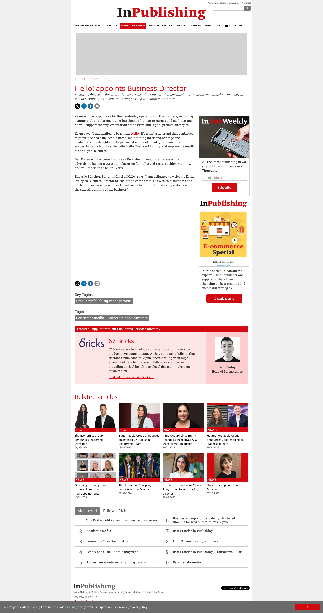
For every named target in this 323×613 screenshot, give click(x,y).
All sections (236, 25)
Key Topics (168, 25)
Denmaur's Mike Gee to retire (107, 541)
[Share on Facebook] (90, 106)
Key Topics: (84, 294)
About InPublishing (217, 2)
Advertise (246, 2)
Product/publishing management (103, 300)
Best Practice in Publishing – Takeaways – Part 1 (209, 552)
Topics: (80, 311)
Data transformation (188, 562)
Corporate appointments (128, 317)
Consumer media (90, 317)
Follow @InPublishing (237, 587)
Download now (224, 298)
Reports (209, 25)
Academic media (98, 531)
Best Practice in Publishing (193, 531)
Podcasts (182, 25)
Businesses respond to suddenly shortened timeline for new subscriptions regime (204, 520)
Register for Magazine (87, 25)
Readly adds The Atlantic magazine (112, 552)
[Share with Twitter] (77, 106)
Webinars (196, 25)
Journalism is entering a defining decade (116, 562)
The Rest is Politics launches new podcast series (121, 520)
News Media (111, 25)
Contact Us (234, 2)
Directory (153, 25)
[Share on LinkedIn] (84, 106)
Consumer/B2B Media (133, 25)
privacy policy (137, 607)
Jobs (219, 25)
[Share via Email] (97, 106)
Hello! (135, 133)
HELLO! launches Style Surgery (195, 541)
